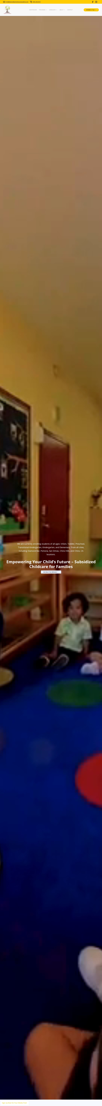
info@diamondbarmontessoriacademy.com (17, 2)
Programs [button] (42, 9)
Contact (70, 9)
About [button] (61, 9)
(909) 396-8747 (37, 2)
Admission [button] (52, 9)
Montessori (33, 9)
